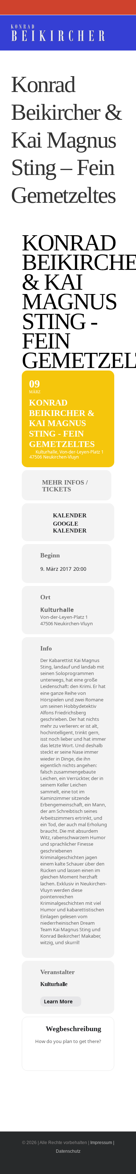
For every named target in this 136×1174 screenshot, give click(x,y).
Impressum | (102, 1142)
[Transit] (68, 1056)
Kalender (70, 515)
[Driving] (54, 1056)
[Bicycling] (96, 1056)
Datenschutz (68, 1151)
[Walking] (82, 1056)
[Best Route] (40, 1056)
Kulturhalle (53, 984)
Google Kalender (70, 527)
